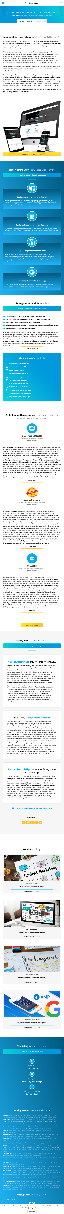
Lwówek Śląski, (39, 1185)
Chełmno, (26, 1178)
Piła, (18, 1170)
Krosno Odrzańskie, (49, 1163)
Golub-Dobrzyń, (19, 1178)
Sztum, (46, 1142)
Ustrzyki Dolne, (27, 1136)
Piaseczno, (21, 1123)
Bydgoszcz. (5, 1180)
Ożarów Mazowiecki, (50, 1123)
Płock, (40, 1129)
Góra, (33, 1187)
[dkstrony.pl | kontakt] (61, 3)
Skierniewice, (10, 1159)
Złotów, (40, 1174)
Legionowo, (21, 1127)
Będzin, (14, 1146)
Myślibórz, (14, 1183)
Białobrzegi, (54, 1125)
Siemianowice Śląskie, (48, 1147)
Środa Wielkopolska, (22, 1174)
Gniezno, (47, 1170)
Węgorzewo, (6, 1168)
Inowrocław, (39, 1176)
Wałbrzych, (15, 1189)
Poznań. (44, 1174)
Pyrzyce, (19, 1183)
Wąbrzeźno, (10, 1178)
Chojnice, (17, 1142)
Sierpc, (4, 1129)
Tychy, (9, 1147)
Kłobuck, (38, 1149)
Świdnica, (18, 1185)
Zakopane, (40, 1121)
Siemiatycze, (40, 1138)
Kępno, (28, 1174)
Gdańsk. (43, 1144)
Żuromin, (40, 1123)
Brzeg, (47, 1130)
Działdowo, (48, 1166)
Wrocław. (21, 1189)
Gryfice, (5, 1183)
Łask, (59, 1157)
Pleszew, (41, 1172)
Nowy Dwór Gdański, (14, 1144)
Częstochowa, (51, 1149)
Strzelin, (20, 1187)
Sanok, (22, 1136)
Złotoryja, (57, 1187)
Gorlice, (54, 1119)
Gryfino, (53, 1181)
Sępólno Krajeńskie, (19, 1176)
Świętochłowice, (39, 1147)
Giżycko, (44, 1166)
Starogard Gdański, (27, 1142)
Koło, (43, 1170)
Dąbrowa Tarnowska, (24, 1121)
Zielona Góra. (21, 1164)
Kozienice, (39, 1127)
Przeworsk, (22, 1134)
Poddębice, (36, 1157)
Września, (40, 1170)
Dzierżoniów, (27, 1185)
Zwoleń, (58, 1127)
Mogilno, (58, 1176)
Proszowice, (6, 1121)
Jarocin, (51, 1172)
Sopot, (32, 1144)
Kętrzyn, (22, 1166)
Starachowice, (23, 1155)
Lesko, (14, 1136)
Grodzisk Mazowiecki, (20, 1125)
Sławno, (30, 1183)
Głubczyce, (43, 1130)
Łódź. (4, 1161)
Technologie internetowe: (32, 1019)
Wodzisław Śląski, (20, 1146)
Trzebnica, (5, 1187)
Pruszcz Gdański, (26, 1144)
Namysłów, (38, 1130)
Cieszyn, (35, 1146)
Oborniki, (59, 1172)
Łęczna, (50, 1115)
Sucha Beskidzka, (28, 1119)
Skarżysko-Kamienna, (14, 1155)
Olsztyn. (48, 1168)
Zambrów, (56, 1138)
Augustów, (34, 1138)
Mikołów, (55, 1146)
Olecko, (14, 1168)
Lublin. (54, 1117)
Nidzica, (58, 1166)
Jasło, (53, 1134)
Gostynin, (49, 1125)
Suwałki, (17, 1140)
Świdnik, (23, 1117)
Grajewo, (29, 1138)
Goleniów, (57, 1181)
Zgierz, (22, 1157)
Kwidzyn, (42, 1142)
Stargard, (40, 1183)
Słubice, (17, 1163)
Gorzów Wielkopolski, (13, 1164)
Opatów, (53, 1153)
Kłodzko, (22, 1185)
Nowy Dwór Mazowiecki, (8, 1125)
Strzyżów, (56, 1134)
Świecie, (5, 1178)
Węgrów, (36, 1125)
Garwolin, (16, 1123)
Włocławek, (50, 1178)
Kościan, (31, 1170)
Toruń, (54, 1178)
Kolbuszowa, (10, 1136)
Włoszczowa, (6, 1155)
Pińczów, (36, 1153)
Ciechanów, (16, 1127)
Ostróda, (35, 1166)
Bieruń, (59, 1146)
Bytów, (57, 1142)
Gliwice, (46, 1149)
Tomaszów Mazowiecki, (38, 1159)
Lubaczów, (28, 1134)
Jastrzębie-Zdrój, (31, 1147)
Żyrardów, (31, 1125)
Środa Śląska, (15, 1187)
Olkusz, (17, 1119)
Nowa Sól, (5, 1164)
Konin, (37, 1174)
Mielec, (32, 1136)
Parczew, (36, 1117)
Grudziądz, (44, 1178)
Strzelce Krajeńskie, (28, 1163)
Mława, (26, 1127)
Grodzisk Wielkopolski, (31, 1172)
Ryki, (47, 1115)
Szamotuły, (14, 1170)
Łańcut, (4, 1136)
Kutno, (9, 1157)
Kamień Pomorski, (47, 1181)
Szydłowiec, (53, 1127)
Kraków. (54, 1121)
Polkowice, (48, 1185)
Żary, (14, 1163)
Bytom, (18, 1149)
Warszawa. (48, 1129)
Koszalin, (50, 1183)
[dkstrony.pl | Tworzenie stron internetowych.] (32, 6)
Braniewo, (53, 1166)
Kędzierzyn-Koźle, (7, 1132)
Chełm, (51, 1117)
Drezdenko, (7, 1199)
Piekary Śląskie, (24, 1149)
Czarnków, (33, 1174)
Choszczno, (18, 1181)
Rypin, (14, 1178)
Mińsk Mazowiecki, (33, 1123)
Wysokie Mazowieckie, (18, 1138)
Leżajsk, (40, 1134)
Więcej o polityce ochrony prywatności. (35, 1208)
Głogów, (53, 1187)
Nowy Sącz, (45, 1121)
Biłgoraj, (29, 1115)
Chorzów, (11, 1149)
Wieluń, (5, 1159)
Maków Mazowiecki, (30, 1129)
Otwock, (27, 1125)
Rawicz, (21, 1170)
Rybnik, (42, 1149)
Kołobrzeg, (35, 1183)
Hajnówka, (8, 1140)
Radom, (44, 1129)
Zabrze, (15, 1149)
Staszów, (14, 1153)
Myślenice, (11, 1121)
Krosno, (32, 1134)
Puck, (38, 1142)
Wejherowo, (34, 1142)
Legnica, (11, 1189)
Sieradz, (13, 1157)
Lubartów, (15, 1115)
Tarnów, (50, 1121)
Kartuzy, (20, 1144)
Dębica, (36, 1134)
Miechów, (16, 1121)
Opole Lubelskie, (38, 1115)
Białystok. (21, 1140)
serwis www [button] (32, 546)
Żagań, (55, 1163)
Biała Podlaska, (41, 1117)
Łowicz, (15, 1159)
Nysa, (51, 1130)
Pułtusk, (30, 1127)
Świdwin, (23, 1183)
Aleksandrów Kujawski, (50, 1176)
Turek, (37, 1172)
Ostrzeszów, (46, 1172)
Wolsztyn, (5, 1174)
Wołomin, (26, 1123)
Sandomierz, (19, 1153)
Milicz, (27, 1187)
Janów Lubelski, (17, 1117)
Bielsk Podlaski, (49, 1138)
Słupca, (15, 1174)
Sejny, (4, 1140)
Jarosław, (49, 1134)
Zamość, (47, 1117)
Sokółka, (25, 1138)
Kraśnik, (10, 1115)
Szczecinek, (33, 1181)
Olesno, (19, 1130)
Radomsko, (17, 1157)
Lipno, (43, 1176)
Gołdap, (11, 1168)
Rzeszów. (48, 1136)
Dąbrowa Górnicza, (20, 1147)
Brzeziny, (56, 1157)
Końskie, (49, 1153)
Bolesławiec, (40, 1187)
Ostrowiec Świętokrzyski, (32, 1155)
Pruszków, (58, 1123)
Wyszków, (34, 1127)
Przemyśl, (44, 1136)
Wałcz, (37, 1181)
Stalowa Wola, (38, 1136)
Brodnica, (30, 1178)
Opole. (13, 1132)
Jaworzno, (13, 1147)
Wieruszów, (30, 1157)
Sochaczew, (13, 1129)
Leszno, (23, 1172)
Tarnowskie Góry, (28, 1146)
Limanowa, (50, 1119)
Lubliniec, (34, 1149)
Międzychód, (11, 1174)
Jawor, (36, 1187)
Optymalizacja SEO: (32, 929)
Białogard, (9, 1183)
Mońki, (10, 1138)
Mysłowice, (5, 1149)
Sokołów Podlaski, (42, 1125)
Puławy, (44, 1115)
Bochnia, (36, 1121)
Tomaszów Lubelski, (22, 1115)
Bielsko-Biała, (40, 1146)
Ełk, (41, 1168)
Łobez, (41, 1181)
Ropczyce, (44, 1134)
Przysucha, (48, 1127)
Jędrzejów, (25, 1153)
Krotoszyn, (5, 1172)
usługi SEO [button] (32, 610)
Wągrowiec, (14, 1172)
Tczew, (20, 1142)
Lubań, (44, 1185)
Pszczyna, (5, 1147)
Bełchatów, (51, 1157)
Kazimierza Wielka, (42, 1153)
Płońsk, (43, 1123)
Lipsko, (43, 1127)
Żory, (26, 1147)
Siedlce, (37, 1129)
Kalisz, (54, 1172)
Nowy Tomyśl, (26, 1170)
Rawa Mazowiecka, (28, 1159)
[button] (24, 822)
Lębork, (54, 1142)
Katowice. (5, 1151)
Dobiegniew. (13, 1199)
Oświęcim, (13, 1119)
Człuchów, (12, 1142)
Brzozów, (18, 1136)
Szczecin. (55, 1183)
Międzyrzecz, (36, 1163)
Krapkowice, (23, 1130)
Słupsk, (35, 1144)
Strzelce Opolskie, (13, 1130)
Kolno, (44, 1138)
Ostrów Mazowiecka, (20, 1129)
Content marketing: (32, 883)
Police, (27, 1183)
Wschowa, (10, 1163)
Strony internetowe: (32, 974)
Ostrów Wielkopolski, (54, 1170)
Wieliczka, (31, 1121)
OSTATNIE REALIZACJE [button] (32, 348)
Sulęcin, (21, 1163)
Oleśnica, (13, 1185)
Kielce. (39, 1155)
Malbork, (50, 1142)
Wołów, (10, 1187)
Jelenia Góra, (6, 1189)
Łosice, (8, 1129)
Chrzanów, (22, 1119)
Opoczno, (46, 1157)
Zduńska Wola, (20, 1159)
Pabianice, (46, 1159)
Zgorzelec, (33, 1185)
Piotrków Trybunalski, (54, 1159)
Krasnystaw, (55, 1115)
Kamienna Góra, (47, 1187)
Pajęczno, (41, 1157)
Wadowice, (45, 1119)
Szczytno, (18, 1166)
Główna (21, 21)
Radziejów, (35, 1178)
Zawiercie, (10, 1146)
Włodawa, (11, 1117)
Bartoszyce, (27, 1166)
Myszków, (46, 1146)
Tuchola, (40, 1178)
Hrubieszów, (6, 1117)
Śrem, (9, 1172)
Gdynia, (39, 1144)
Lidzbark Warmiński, (21, 1168)
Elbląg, (44, 1168)
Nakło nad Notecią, (31, 1176)
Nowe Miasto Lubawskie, (32, 1168)
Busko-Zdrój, (31, 1153)
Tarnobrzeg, (14, 1134)
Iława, (39, 1168)
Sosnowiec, (57, 1149)
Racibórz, (50, 1146)
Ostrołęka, (10, 1127)
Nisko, (18, 1134)
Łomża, (13, 1140)
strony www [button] (32, 480)
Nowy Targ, (35, 1119)
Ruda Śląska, (56, 1147)
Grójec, (12, 1123)
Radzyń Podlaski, (29, 1117)
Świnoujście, (45, 1183)
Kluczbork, (29, 1130)
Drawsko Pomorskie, (25, 1181)
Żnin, (26, 1176)
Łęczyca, (26, 1157)
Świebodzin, (42, 1163)
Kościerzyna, (6, 1144)
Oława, (23, 1187)
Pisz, (31, 1166)
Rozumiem (32, 1211)
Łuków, (32, 1115)
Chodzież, (19, 1172)
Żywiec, (29, 1149)
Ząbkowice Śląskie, (56, 1185)
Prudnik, (34, 1130)
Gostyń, (35, 1170)
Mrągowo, (39, 1166)
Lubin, (30, 1187)
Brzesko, (40, 1119)
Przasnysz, (5, 1127)
